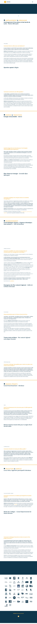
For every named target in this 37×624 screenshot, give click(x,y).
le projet (15, 504)
